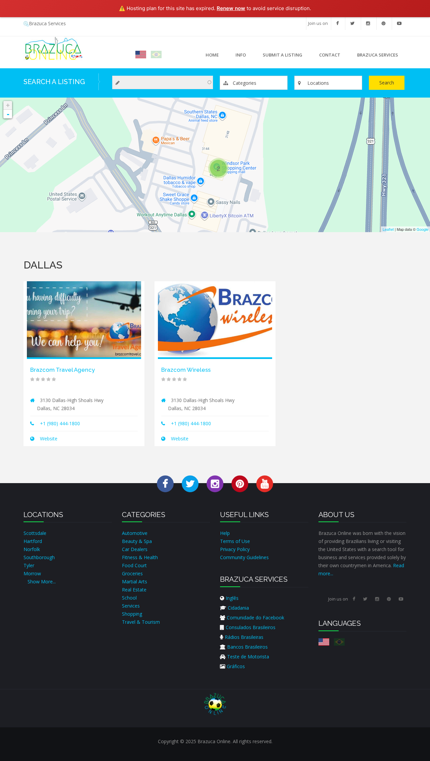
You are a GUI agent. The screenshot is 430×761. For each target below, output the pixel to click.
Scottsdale (35, 533)
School (129, 597)
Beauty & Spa (137, 541)
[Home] (53, 48)
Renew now (231, 8)
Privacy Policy (235, 549)
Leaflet (388, 229)
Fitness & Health (140, 557)
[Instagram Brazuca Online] (215, 483)
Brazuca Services (47, 23)
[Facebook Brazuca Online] (165, 483)
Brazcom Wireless (186, 369)
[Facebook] (337, 23)
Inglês (232, 598)
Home (212, 55)
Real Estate (134, 589)
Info (236, 56)
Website (48, 438)
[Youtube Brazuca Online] (264, 483)
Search (386, 82)
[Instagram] (368, 23)
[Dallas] (140, 54)
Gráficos (236, 666)
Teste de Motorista (248, 656)
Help (225, 533)
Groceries (132, 573)
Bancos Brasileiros (247, 647)
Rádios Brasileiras (244, 637)
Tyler (29, 565)
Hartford (33, 541)
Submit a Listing (282, 55)
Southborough (39, 557)
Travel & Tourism (141, 622)
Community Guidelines (244, 557)
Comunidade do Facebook (255, 617)
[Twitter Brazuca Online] (190, 483)
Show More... (42, 581)
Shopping (132, 614)
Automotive (134, 533)
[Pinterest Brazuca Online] (240, 483)
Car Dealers (134, 549)
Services (131, 606)
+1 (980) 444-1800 (60, 423)
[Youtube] (399, 23)
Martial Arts (134, 581)
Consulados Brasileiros (250, 627)
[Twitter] (352, 23)
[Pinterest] (383, 23)
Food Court (134, 565)
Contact (329, 55)
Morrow (32, 573)
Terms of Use (235, 541)
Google (422, 229)
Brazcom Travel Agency (62, 369)
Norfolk (32, 549)
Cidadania (238, 608)
